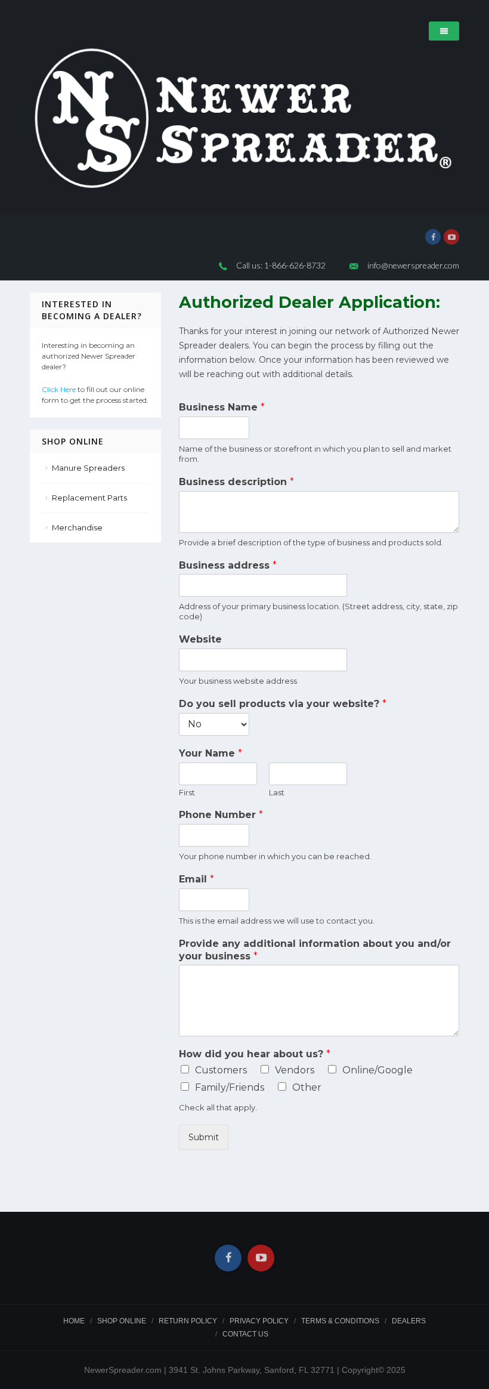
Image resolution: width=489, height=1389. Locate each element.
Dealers (409, 1321)
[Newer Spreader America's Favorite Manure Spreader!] (244, 119)
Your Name (210, 753)
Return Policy (188, 1321)
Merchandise (77, 527)
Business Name (222, 407)
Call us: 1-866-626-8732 (281, 265)
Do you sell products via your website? (282, 703)
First (187, 792)
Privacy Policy (259, 1321)
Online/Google (377, 1070)
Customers (221, 1070)
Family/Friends (229, 1087)
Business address (228, 565)
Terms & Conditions (340, 1321)
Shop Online (121, 1321)
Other (306, 1087)
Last (276, 792)
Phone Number (221, 814)
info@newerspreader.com (413, 265)
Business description (236, 481)
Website (200, 639)
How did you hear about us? (254, 1054)
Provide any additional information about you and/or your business (315, 950)
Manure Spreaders (88, 468)
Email (196, 879)
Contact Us (245, 1334)
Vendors (294, 1070)
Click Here (59, 389)
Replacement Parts (89, 497)
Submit (203, 1137)
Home (74, 1321)
